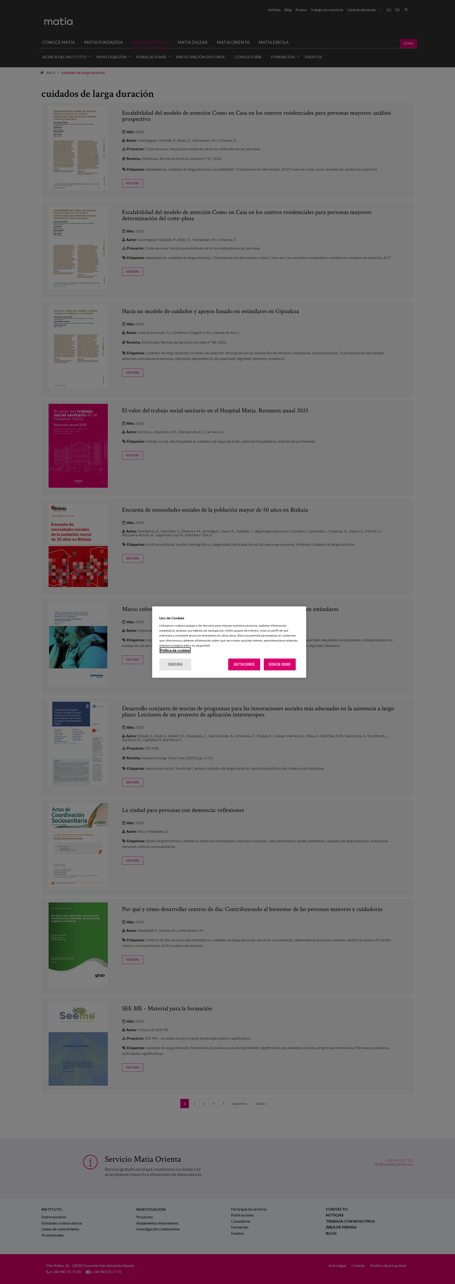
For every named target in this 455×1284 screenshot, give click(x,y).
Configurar (175, 664)
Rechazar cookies (280, 664)
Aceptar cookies (244, 664)
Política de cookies (175, 650)
